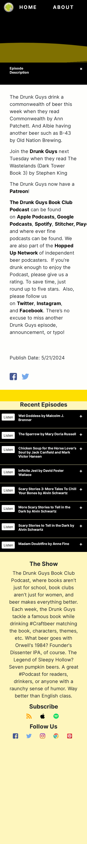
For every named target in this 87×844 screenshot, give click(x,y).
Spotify (43, 224)
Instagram (49, 303)
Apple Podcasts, (36, 217)
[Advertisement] (43, 792)
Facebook (31, 310)
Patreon (19, 191)
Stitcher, (65, 224)
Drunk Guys (43, 151)
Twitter (25, 303)
